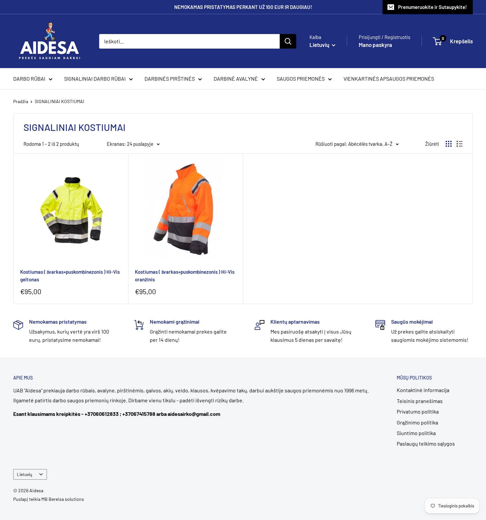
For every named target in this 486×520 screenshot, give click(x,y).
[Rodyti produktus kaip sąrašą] (460, 144)
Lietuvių (24, 474)
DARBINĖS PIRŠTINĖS (169, 78)
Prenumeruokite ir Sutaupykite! (432, 7)
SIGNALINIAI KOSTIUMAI (59, 101)
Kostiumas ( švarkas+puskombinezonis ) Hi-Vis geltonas (70, 275)
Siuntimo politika (416, 433)
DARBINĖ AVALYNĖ (236, 78)
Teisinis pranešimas (420, 401)
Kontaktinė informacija (423, 390)
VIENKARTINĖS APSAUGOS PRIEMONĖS (389, 78)
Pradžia (20, 101)
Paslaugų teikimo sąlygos (426, 443)
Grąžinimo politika (417, 422)
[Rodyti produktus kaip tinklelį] (449, 144)
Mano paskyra (375, 44)
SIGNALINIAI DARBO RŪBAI (95, 78)
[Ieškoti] (288, 41)
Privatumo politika (418, 411)
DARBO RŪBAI (29, 78)
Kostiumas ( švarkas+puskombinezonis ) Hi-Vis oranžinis (184, 275)
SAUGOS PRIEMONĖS (301, 78)
